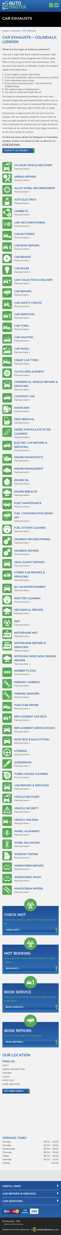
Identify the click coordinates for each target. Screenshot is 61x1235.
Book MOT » (12, 968)
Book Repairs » (15, 1041)
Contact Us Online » (16, 150)
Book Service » (15, 1007)
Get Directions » (14, 1091)
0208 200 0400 (11, 144)
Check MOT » (13, 929)
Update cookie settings (13, 1224)
